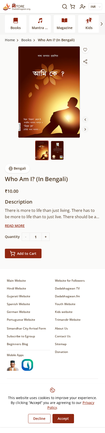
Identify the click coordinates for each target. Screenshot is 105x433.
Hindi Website (16, 288)
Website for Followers (70, 280)
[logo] (16, 6)
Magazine (65, 27)
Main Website (16, 280)
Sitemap (60, 344)
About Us (61, 328)
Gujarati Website (18, 296)
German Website (18, 312)
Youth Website (65, 304)
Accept (63, 418)
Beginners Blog (17, 344)
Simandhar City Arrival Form (26, 328)
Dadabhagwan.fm (67, 296)
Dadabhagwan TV (67, 288)
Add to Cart (26, 253)
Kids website (64, 312)
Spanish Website (18, 304)
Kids (89, 27)
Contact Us (63, 336)
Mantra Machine (41, 27)
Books (15, 27)
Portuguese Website (21, 320)
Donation (61, 352)
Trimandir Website (68, 320)
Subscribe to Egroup (21, 336)
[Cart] (73, 6)
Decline (39, 418)
